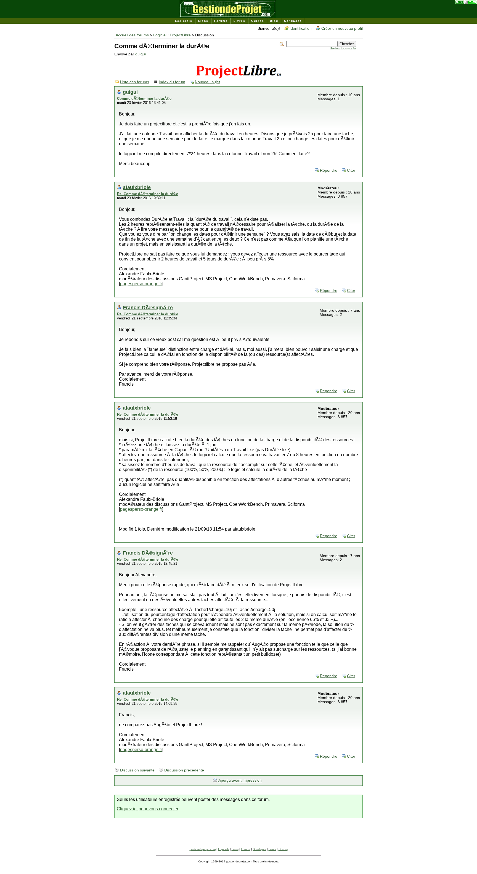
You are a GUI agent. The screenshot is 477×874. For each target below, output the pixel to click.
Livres (239, 20)
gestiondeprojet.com (203, 849)
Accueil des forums (132, 35)
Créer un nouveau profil (342, 28)
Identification (301, 28)
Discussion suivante (137, 770)
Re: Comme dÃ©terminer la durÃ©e (147, 194)
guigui (140, 54)
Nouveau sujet (207, 82)
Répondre (328, 170)
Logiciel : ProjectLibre (172, 35)
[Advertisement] (238, 835)
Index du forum (172, 82)
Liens (203, 20)
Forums (221, 20)
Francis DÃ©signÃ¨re (148, 307)
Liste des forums (134, 82)
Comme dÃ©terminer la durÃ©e (144, 98)
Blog (274, 20)
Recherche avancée (343, 48)
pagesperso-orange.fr (141, 283)
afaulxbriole (137, 187)
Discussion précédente (184, 770)
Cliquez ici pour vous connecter (147, 808)
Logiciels (183, 20)
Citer (351, 170)
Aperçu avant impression (240, 780)
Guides (257, 20)
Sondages (293, 20)
